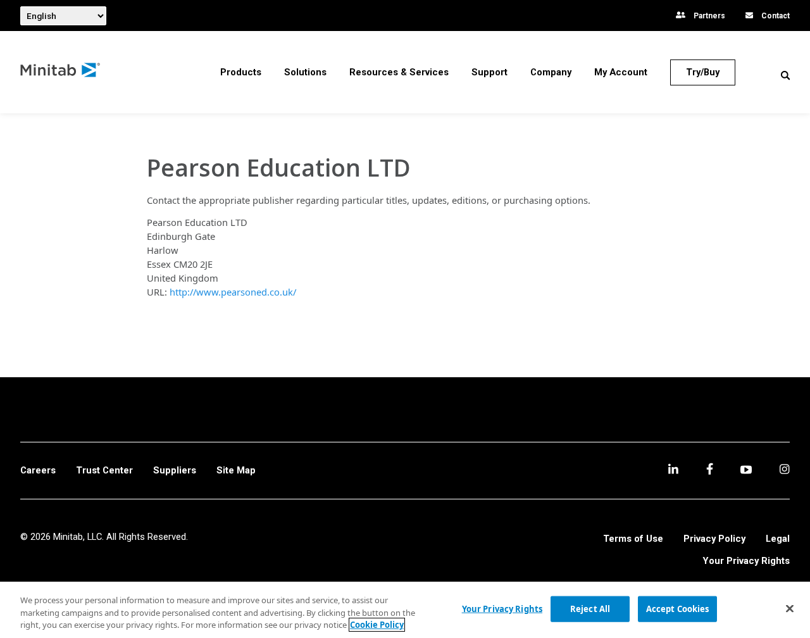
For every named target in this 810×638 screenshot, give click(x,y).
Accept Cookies (677, 608)
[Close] (790, 608)
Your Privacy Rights (746, 561)
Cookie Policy (377, 624)
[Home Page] (60, 72)
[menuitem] (240, 72)
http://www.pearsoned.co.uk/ (233, 291)
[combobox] (63, 15)
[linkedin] (673, 470)
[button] (785, 75)
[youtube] (746, 471)
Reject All (590, 608)
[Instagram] (784, 471)
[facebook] (709, 470)
